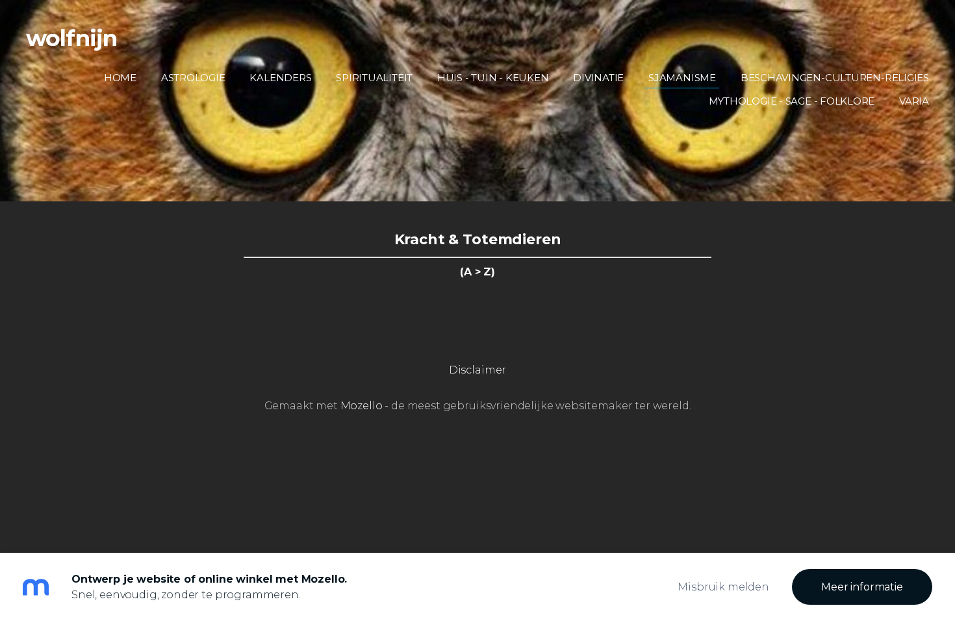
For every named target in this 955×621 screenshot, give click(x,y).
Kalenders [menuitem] (280, 77)
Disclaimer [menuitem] (477, 370)
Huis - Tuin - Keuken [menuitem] (493, 77)
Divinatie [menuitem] (598, 77)
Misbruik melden (723, 587)
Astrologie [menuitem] (193, 77)
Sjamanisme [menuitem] (682, 77)
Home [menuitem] (120, 77)
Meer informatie (862, 587)
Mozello (361, 405)
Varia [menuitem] (914, 101)
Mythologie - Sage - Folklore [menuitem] (792, 101)
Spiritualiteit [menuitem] (374, 77)
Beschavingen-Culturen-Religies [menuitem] (835, 77)
